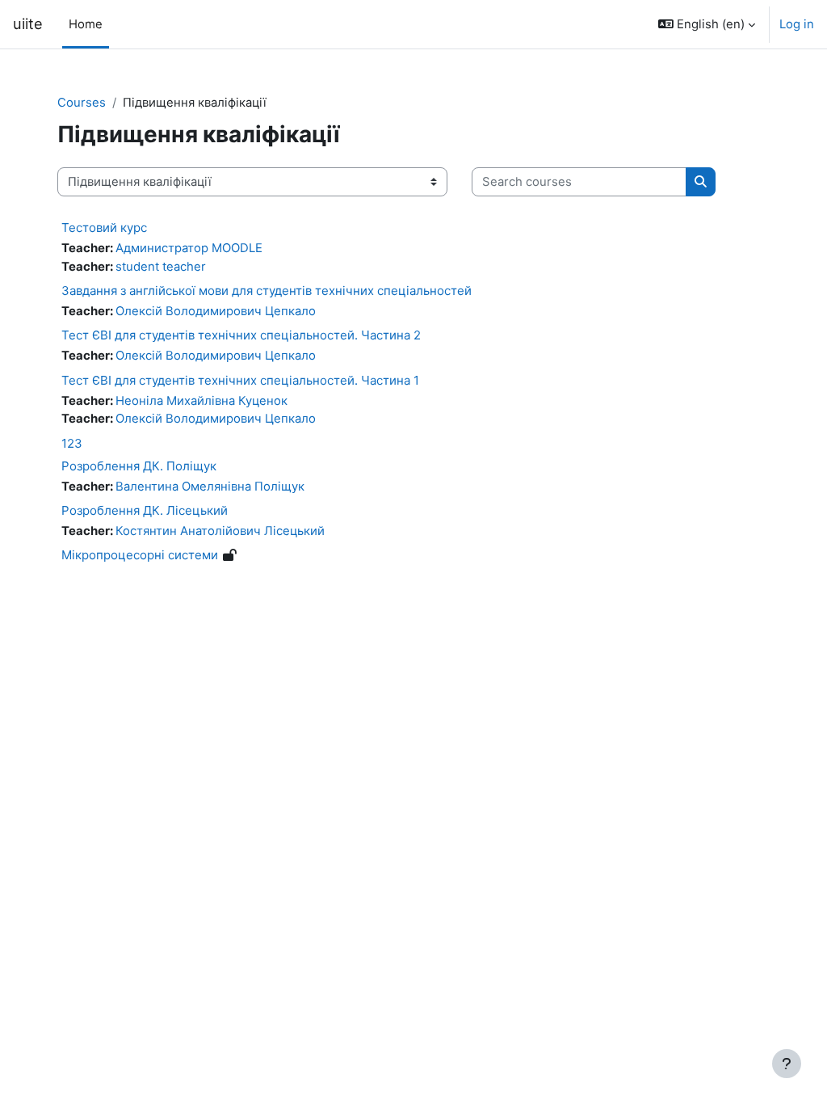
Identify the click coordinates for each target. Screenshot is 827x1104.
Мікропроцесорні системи (139, 555)
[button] (707, 24)
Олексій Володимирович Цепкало (215, 311)
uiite (28, 23)
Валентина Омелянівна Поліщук (209, 486)
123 (71, 443)
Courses (81, 102)
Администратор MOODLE (188, 248)
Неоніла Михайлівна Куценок (201, 401)
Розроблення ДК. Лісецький (144, 510)
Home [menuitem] (86, 24)
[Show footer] (786, 1063)
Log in (796, 24)
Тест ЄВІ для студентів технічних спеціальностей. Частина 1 (240, 380)
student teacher (160, 266)
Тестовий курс (104, 227)
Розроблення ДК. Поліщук (138, 466)
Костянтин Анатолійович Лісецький (220, 531)
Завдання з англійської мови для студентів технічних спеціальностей (266, 290)
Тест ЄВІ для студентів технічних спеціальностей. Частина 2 (241, 335)
